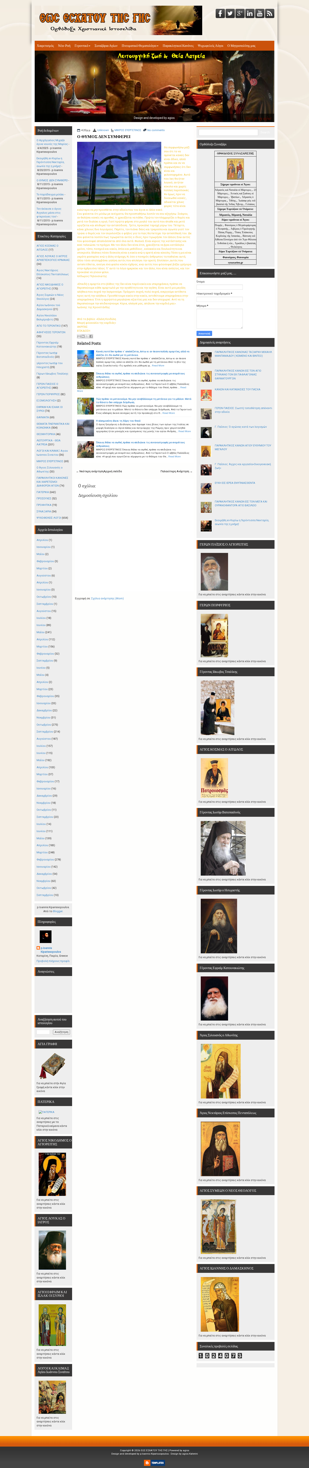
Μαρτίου (42, 568)
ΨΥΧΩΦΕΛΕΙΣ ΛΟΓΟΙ (49, 517)
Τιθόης (232, 200)
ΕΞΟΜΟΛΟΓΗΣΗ (47, 400)
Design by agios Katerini (184, 1453)
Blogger (57, 911)
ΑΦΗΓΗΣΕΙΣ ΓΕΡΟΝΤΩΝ (51, 332)
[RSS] (269, 14)
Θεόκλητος (236, 246)
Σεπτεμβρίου (45, 603)
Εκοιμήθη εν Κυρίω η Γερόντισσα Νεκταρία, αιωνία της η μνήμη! (51, 162)
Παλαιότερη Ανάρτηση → (177, 471)
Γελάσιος (250, 204)
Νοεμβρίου (43, 717)
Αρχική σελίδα (113, 471)
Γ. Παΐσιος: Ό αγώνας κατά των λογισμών (241, 426)
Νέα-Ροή (64, 46)
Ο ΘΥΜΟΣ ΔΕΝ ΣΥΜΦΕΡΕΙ (104, 136)
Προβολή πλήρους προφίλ (53, 961)
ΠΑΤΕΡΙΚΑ (43, 492)
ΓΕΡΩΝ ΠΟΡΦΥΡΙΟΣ (48, 394)
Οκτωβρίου (44, 596)
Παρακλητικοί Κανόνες (178, 46)
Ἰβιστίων (235, 197)
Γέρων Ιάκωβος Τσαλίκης (52, 373)
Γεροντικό (81, 46)
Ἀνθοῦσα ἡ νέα (224, 243)
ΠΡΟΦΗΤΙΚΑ (44, 504)
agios (186, 1450)
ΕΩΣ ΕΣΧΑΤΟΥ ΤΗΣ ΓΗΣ (154, 1450)
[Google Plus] (240, 14)
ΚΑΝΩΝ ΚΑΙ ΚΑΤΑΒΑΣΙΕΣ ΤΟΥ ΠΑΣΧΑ (237, 389)
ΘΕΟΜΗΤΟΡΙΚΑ (46, 434)
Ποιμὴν (219, 225)
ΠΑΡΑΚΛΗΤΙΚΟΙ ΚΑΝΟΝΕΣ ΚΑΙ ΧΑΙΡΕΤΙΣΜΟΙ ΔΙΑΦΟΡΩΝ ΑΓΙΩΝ (52, 481)
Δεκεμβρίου (44, 710)
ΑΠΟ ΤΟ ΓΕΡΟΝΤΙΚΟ (49, 325)
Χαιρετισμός (45, 46)
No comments (156, 130)
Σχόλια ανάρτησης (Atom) (107, 598)
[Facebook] (220, 14)
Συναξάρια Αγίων (106, 46)
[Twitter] (230, 14)
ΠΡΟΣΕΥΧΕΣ (44, 498)
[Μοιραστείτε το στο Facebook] (91, 336)
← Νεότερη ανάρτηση (90, 471)
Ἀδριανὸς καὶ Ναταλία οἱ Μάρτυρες (233, 189)
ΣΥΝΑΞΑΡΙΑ (44, 511)
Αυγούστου (44, 575)
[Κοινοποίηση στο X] (87, 336)
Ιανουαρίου (44, 547)
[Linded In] (250, 14)
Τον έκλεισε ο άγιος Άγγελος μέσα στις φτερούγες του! (49, 212)
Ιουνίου (41, 625)
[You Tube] (259, 14)
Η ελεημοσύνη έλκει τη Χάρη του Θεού (118, 420)
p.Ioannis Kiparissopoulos (51, 950)
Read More (158, 365)
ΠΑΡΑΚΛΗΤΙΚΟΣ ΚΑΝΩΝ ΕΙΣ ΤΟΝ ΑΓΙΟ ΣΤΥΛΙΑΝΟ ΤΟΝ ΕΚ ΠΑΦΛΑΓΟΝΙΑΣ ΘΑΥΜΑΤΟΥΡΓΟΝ (238, 374)
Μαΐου (41, 554)
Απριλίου (42, 540)
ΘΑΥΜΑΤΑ (43, 417)
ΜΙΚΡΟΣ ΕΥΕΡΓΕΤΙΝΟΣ (128, 130)
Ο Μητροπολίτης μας (241, 46)
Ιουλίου (41, 618)
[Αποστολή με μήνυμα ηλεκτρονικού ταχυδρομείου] (79, 336)
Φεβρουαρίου (45, 561)
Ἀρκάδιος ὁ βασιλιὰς (245, 243)
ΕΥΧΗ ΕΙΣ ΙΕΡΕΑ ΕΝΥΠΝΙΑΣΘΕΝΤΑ (235, 482)
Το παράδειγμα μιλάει (50, 194)
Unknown (103, 130)
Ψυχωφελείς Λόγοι (210, 46)
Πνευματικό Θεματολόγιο (139, 46)
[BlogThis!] (83, 336)
